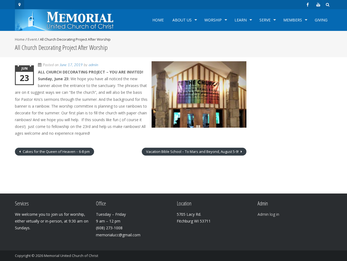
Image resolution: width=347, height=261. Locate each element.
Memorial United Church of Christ (71, 255)
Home (158, 19)
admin (93, 65)
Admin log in (268, 214)
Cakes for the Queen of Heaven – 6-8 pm (56, 151)
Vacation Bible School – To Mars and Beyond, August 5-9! (192, 151)
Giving (321, 19)
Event (32, 39)
